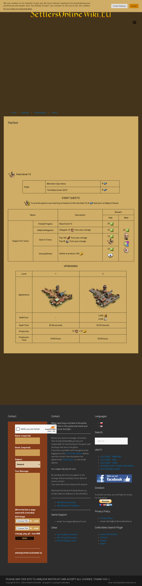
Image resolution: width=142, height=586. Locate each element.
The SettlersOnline (73, 453)
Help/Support (68, 459)
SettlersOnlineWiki (33, 583)
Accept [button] (134, 6)
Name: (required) (23, 436)
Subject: (19, 459)
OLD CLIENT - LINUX (108, 463)
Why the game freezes (67, 538)
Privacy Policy (106, 518)
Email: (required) (22, 447)
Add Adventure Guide (66, 502)
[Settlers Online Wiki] (71, 13)
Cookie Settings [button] (119, 6)
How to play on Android (67, 534)
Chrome (103, 537)
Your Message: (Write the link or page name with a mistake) (25, 492)
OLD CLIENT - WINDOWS (110, 457)
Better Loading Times (66, 541)
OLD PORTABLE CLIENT (110, 469)
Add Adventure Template (68, 505)
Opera (103, 543)
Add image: (20, 517)
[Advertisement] (71, 42)
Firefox (103, 540)
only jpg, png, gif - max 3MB (27, 534)
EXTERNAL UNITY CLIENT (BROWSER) (117, 466)
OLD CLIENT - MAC (108, 460)
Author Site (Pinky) (108, 534)
